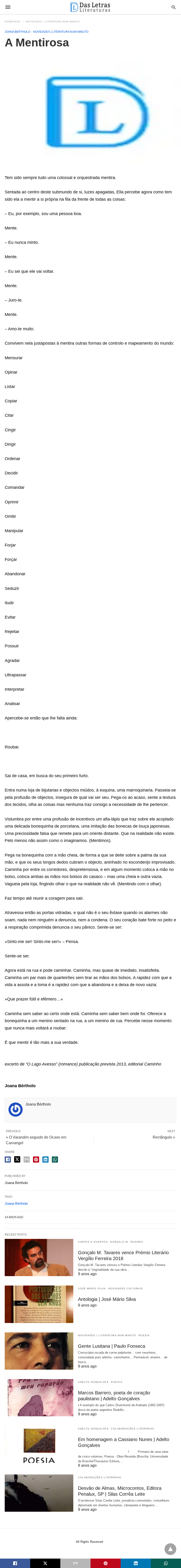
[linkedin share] (45, 1159)
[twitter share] (17, 1159)
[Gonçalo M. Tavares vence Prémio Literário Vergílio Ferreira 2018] (39, 1257)
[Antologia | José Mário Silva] (39, 1304)
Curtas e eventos (93, 1242)
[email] (75, 1563)
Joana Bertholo (17, 31)
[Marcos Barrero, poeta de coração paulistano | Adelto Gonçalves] (39, 1397)
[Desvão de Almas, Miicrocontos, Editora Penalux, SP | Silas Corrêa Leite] (39, 1493)
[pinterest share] (36, 1159)
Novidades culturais (125, 1288)
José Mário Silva (92, 1288)
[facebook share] (8, 1159)
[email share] (27, 1159)
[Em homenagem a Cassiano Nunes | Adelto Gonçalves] (39, 1444)
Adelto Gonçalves (93, 1382)
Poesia (144, 1335)
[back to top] (170, 1549)
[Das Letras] (90, 7)
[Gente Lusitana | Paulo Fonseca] (39, 1351)
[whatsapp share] (55, 1159)
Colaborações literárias (132, 1428)
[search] (173, 7)
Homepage (12, 21)
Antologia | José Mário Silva (107, 1299)
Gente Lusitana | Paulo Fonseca (111, 1346)
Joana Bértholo (16, 1203)
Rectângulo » (164, 1137)
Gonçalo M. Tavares (126, 1242)
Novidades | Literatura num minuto (53, 21)
